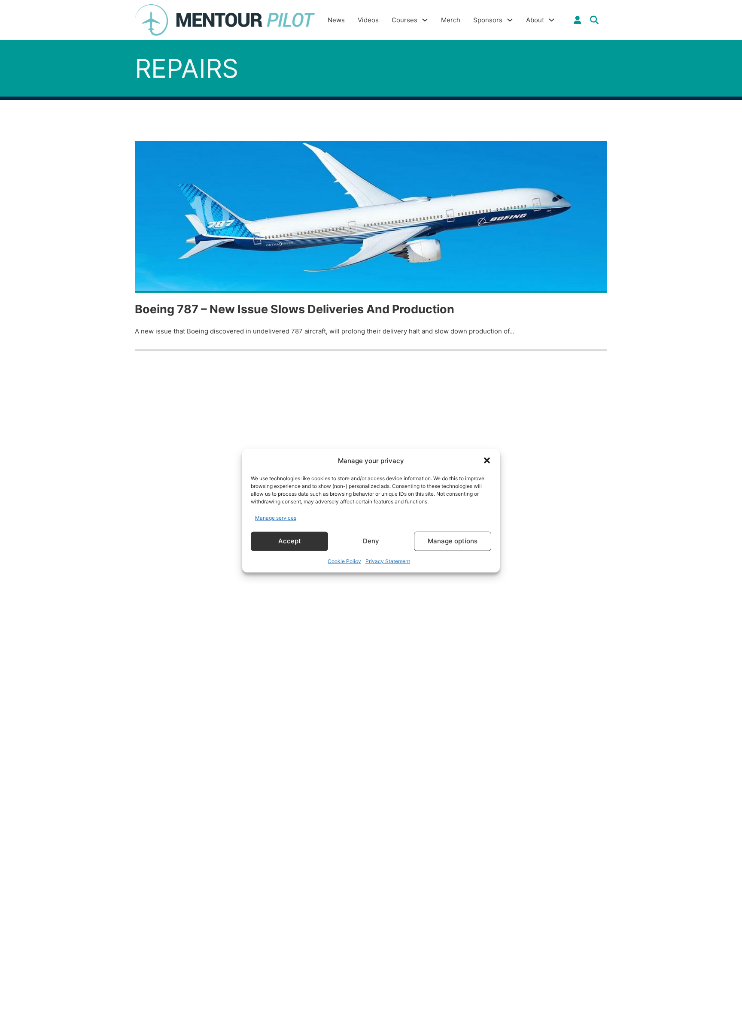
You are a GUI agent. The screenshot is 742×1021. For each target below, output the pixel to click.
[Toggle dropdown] (577, 20)
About (535, 20)
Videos (368, 20)
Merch (450, 20)
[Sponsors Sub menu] (510, 20)
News (336, 20)
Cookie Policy (344, 560)
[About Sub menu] (551, 20)
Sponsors (487, 20)
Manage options (452, 541)
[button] (487, 460)
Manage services (275, 518)
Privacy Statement (387, 560)
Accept (289, 541)
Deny (371, 541)
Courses (404, 20)
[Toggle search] (594, 20)
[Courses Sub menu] (425, 20)
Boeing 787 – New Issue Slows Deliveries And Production (294, 309)
